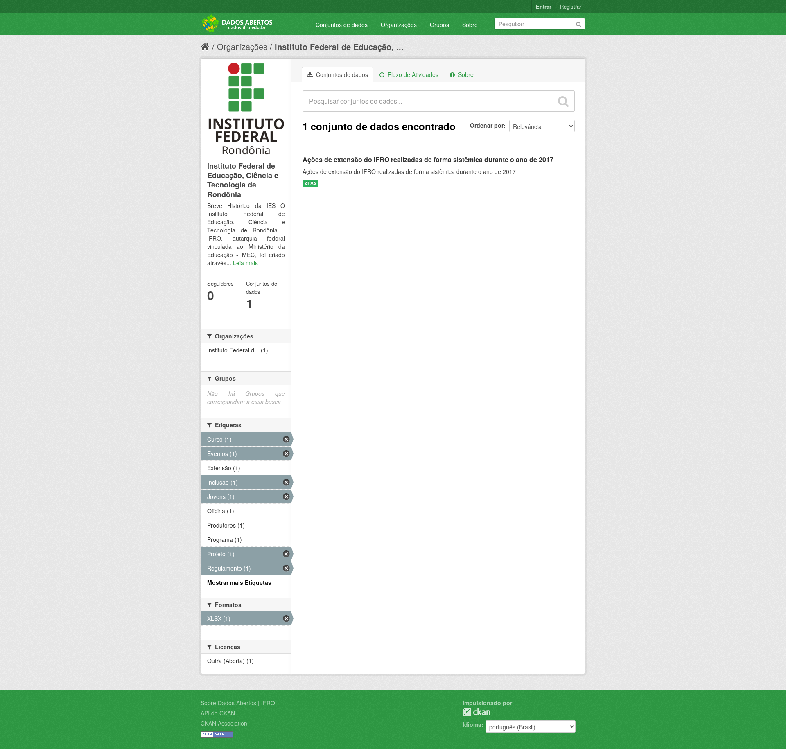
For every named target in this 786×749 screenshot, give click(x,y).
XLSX (310, 183)
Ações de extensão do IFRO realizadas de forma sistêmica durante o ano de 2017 (428, 159)
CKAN (476, 712)
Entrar (543, 6)
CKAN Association (224, 723)
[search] (563, 101)
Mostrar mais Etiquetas (239, 582)
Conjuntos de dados (342, 24)
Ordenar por (487, 125)
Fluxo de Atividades (412, 74)
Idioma (472, 724)
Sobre (470, 24)
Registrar (570, 6)
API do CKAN (218, 713)
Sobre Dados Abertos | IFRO (238, 703)
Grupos (439, 24)
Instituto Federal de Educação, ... (339, 46)
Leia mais (245, 263)
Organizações (399, 24)
